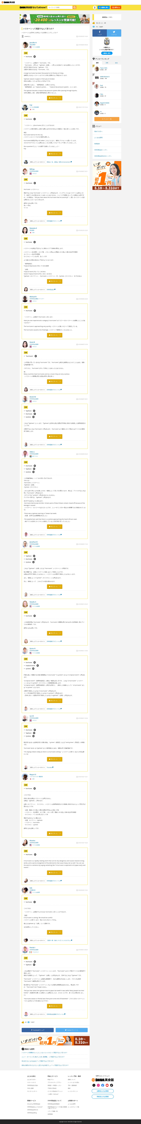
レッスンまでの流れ (73, 1082)
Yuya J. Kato (103, 68)
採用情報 (50, 1114)
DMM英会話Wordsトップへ (102, 156)
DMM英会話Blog (32, 1113)
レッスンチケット (73, 1091)
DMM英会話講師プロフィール (55, 1014)
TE (100, 111)
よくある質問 (98, 137)
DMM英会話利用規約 (54, 1104)
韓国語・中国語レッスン (54, 1085)
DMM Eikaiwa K (104, 76)
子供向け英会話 (52, 1088)
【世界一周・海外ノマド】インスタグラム (58, 940)
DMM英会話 (50, 289)
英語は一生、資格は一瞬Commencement (58, 162)
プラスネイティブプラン (54, 1082)
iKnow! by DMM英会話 (33, 1104)
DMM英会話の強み (32, 1085)
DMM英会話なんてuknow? (34, 1107)
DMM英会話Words (32, 1110)
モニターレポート (32, 1091)
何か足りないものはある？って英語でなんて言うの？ (38, 1061)
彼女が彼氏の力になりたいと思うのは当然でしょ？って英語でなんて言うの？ (45, 1065)
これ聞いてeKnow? (53, 1094)
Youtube (49, 767)
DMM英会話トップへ (100, 150)
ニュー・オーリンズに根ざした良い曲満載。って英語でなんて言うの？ (43, 1057)
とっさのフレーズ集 (73, 1107)
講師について (71, 1079)
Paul (101, 85)
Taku (101, 94)
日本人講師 (30, 1088)
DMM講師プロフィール (53, 221)
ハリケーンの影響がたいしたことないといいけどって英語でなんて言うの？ (44, 1052)
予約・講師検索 (72, 1085)
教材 (69, 1088)
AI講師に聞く (105, 7)
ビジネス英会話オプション (55, 1091)
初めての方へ (98, 131)
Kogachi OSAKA (104, 103)
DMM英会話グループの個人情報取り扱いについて (57, 1107)
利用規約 (97, 144)
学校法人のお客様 (103, 1096)
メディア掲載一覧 (53, 1111)
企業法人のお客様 (103, 1091)
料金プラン (51, 1079)
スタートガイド (31, 1082)
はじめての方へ (31, 1079)
